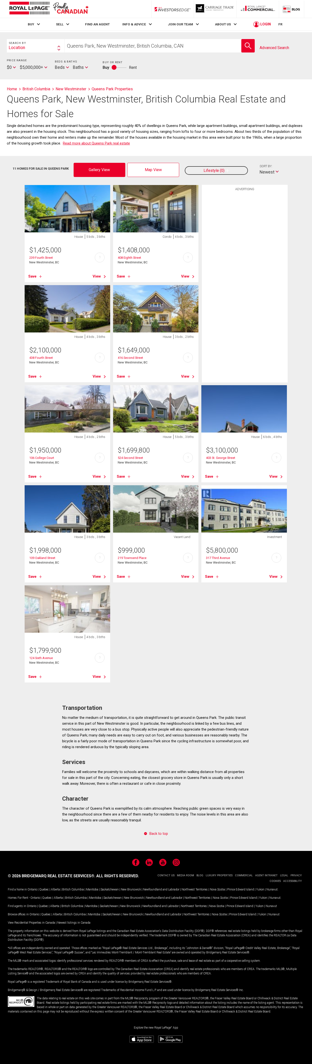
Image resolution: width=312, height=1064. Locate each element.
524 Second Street (130, 458)
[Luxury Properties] (215, 9)
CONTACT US (166, 875)
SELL (59, 24)
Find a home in (17, 889)
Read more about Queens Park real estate (96, 143)
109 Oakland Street (42, 558)
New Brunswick (131, 889)
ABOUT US (223, 24)
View (97, 276)
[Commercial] (257, 9)
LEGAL (284, 875)
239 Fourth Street (41, 257)
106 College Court (41, 458)
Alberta (55, 889)
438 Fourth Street (41, 358)
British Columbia (73, 889)
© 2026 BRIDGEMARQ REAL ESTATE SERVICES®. (51, 876)
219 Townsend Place (132, 558)
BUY (31, 24)
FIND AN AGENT (97, 24)
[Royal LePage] (49, 9)
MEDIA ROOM (185, 875)
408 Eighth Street (129, 257)
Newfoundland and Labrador (161, 889)
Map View (153, 169)
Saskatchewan (109, 889)
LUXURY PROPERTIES (219, 875)
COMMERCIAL (244, 875)
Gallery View (99, 169)
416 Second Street (130, 358)
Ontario (32, 889)
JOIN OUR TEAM (180, 24)
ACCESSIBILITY (292, 881)
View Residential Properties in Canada (31, 922)
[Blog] (291, 9)
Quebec (44, 889)
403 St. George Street (220, 458)
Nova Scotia (217, 889)
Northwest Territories (195, 889)
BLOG (199, 875)
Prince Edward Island (240, 889)
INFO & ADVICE (134, 24)
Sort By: (266, 166)
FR (280, 24)
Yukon (260, 889)
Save (32, 276)
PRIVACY (296, 875)
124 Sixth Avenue (41, 658)
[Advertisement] (244, 269)
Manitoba (92, 889)
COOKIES (275, 881)
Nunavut (272, 889)
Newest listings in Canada (73, 922)
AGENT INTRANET (266, 875)
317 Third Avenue (218, 558)
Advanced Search (274, 47)
